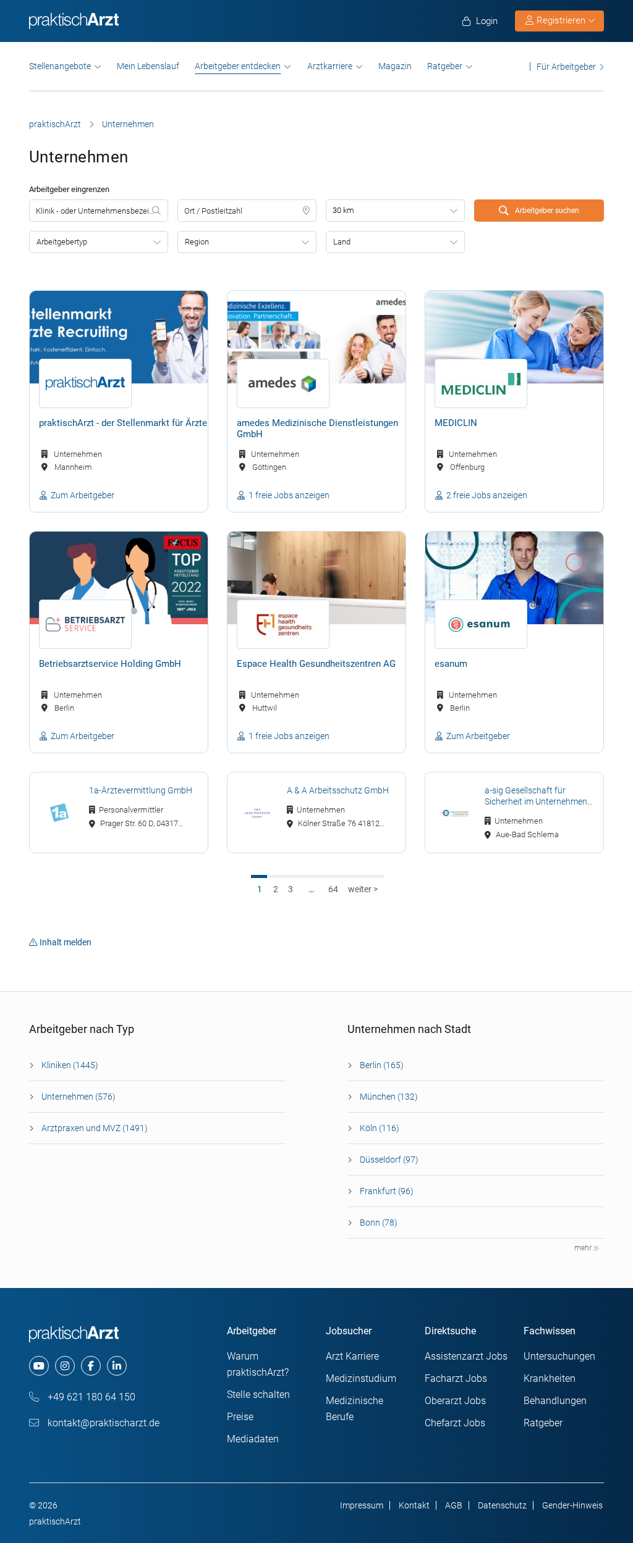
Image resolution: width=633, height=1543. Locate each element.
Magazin (395, 66)
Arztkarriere (329, 66)
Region (197, 241)
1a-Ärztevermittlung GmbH (140, 790)
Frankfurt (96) (387, 1191)
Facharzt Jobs (456, 1378)
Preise (240, 1417)
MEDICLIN (456, 423)
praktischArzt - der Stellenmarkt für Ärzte (123, 423)
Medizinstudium (361, 1378)
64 (333, 889)
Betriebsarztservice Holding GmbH (110, 663)
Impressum (361, 1505)
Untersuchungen (559, 1356)
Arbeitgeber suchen (546, 210)
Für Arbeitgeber (566, 66)
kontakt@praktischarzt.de (102, 1423)
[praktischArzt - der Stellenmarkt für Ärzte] (119, 337)
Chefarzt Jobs (455, 1423)
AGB (453, 1505)
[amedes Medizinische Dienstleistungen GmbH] (316, 337)
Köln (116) (379, 1128)
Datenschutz (502, 1505)
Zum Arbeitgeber (82, 495)
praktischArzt (55, 124)
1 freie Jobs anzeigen (289, 495)
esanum (451, 663)
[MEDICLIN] (514, 337)
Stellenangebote (60, 66)
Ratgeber (444, 66)
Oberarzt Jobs (455, 1401)
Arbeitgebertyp (61, 241)
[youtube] (39, 1366)
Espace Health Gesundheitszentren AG (316, 663)
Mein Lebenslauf (148, 66)
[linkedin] (117, 1366)
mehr (583, 1248)
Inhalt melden (65, 942)
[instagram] (65, 1366)
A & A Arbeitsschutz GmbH (338, 790)
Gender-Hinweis (572, 1505)
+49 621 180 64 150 (90, 1397)
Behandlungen (555, 1401)
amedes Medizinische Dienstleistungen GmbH (317, 428)
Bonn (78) (378, 1222)
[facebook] (91, 1366)
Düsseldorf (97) (389, 1160)
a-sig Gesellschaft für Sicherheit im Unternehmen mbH (536, 796)
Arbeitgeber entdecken (238, 66)
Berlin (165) (382, 1065)
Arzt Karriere (352, 1356)
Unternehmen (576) (78, 1097)
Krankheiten (550, 1378)
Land (341, 241)
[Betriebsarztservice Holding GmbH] (119, 578)
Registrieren (561, 20)
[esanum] (514, 578)
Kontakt (414, 1505)
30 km (343, 210)
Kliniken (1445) (69, 1065)
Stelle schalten (258, 1394)
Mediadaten (253, 1439)
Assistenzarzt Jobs (466, 1356)
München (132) (389, 1097)
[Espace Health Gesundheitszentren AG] (316, 578)
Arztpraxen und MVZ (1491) (94, 1128)
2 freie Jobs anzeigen (486, 495)
